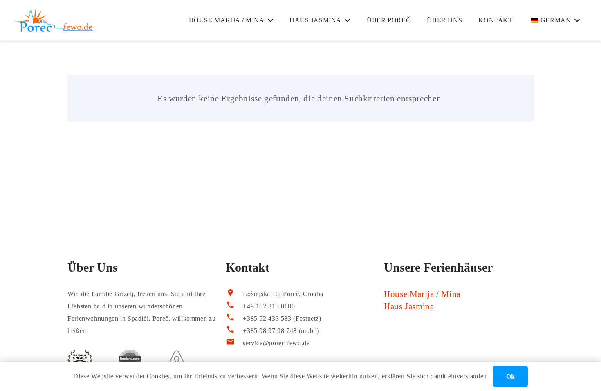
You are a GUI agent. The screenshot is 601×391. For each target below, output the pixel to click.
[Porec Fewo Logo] (53, 20)
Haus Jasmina (409, 306)
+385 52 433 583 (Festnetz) (282, 318)
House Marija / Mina (422, 294)
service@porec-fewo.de (276, 342)
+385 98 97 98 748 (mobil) (281, 330)
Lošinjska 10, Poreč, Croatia (283, 293)
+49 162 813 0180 (269, 306)
